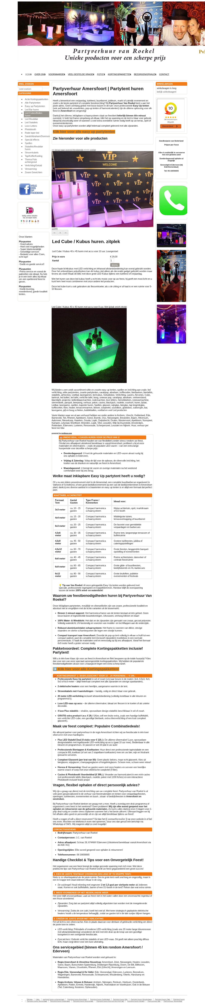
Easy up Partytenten (35, 106)
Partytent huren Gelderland (100, 999)
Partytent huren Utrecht (135, 1001)
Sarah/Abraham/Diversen (37, 136)
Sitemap (30, 999)
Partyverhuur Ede (154, 1001)
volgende (80, 150)
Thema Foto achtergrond (31, 160)
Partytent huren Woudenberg (141, 999)
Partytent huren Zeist (162, 999)
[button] (54, 233)
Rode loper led (32, 132)
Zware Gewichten (33, 172)
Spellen (28, 143)
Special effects (32, 139)
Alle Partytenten (32, 102)
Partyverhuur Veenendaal (173, 1001)
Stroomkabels (32, 152)
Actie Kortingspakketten (36, 99)
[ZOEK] (46, 88)
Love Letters (31, 126)
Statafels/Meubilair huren (34, 147)
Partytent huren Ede (120, 999)
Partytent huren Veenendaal (37, 1001)
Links (38, 999)
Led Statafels (31, 122)
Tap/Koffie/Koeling (33, 156)
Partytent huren (179, 999)
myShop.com (66, 433)
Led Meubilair (31, 119)
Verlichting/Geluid (33, 165)
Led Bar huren (32, 109)
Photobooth (30, 129)
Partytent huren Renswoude (83, 1001)
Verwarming (31, 169)
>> (85, 150)
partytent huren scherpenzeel (53, 999)
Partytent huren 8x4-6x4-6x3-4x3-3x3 (110, 1001)
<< (88, 150)
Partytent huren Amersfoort (77, 999)
